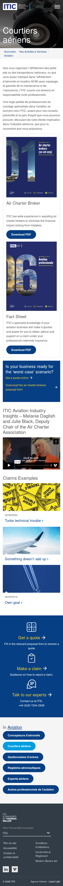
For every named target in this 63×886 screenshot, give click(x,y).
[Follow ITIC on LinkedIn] (6, 869)
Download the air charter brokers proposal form (26, 387)
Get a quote (29, 637)
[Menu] (57, 7)
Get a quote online (17, 378)
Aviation (15, 727)
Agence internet (39, 881)
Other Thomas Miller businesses (18, 827)
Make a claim (29, 668)
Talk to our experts (29, 694)
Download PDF (21, 234)
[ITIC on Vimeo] (15, 869)
